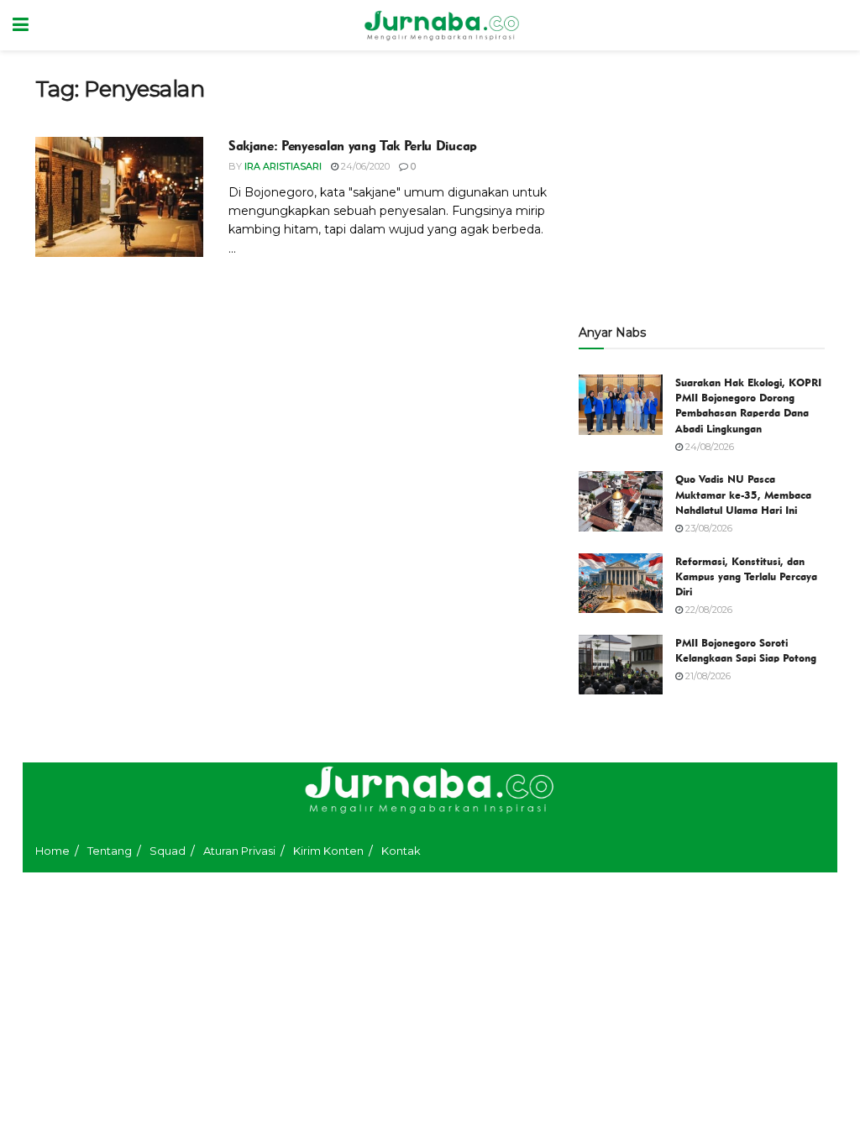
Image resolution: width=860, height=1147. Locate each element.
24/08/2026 (708, 447)
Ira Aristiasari (283, 166)
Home (52, 850)
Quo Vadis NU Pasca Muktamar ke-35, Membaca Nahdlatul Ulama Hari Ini (743, 494)
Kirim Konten (328, 850)
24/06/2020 (364, 166)
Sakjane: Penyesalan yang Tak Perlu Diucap (352, 146)
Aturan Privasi (239, 850)
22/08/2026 (707, 609)
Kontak (401, 850)
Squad (167, 850)
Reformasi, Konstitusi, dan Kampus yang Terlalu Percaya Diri (746, 576)
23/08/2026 (707, 528)
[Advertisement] (702, 180)
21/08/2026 (707, 676)
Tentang (109, 850)
